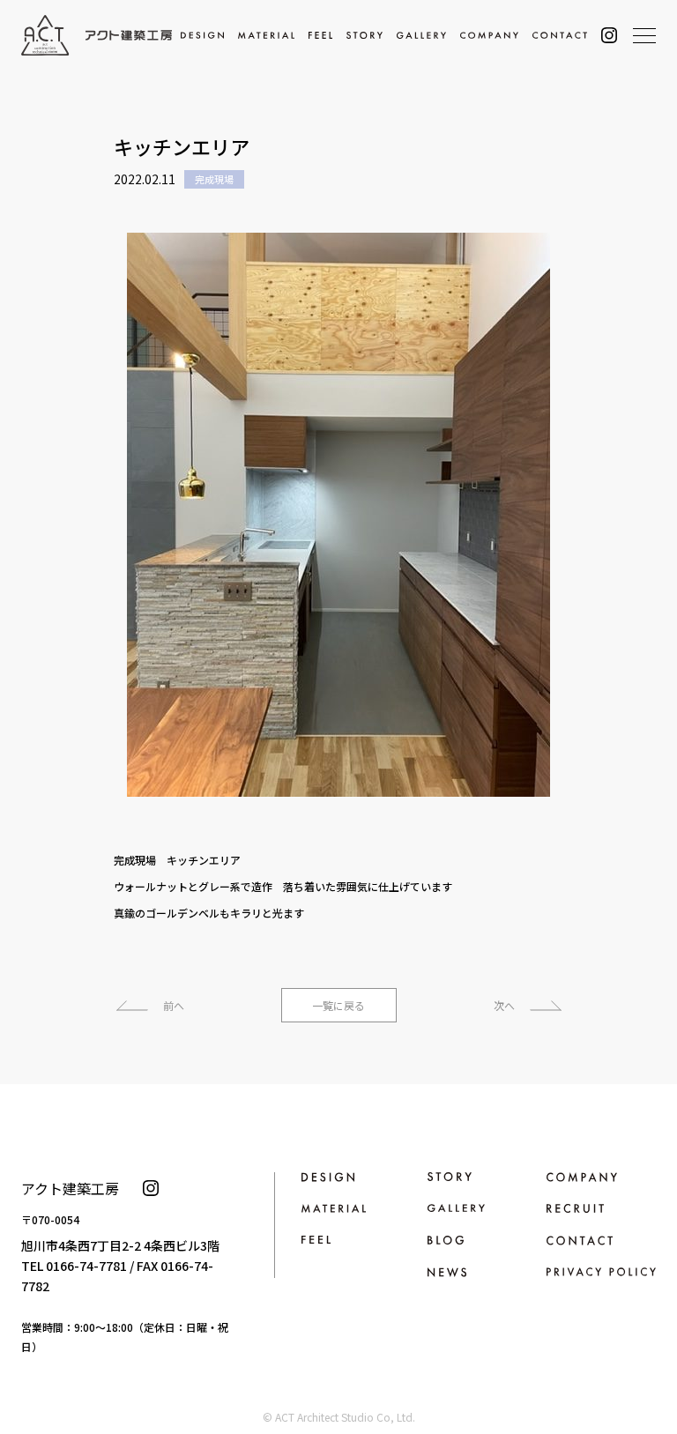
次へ (504, 1005)
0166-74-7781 (86, 1265)
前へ (173, 1005)
